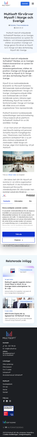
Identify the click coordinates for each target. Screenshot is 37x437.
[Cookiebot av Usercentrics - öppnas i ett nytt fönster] (26, 195)
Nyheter (13, 25)
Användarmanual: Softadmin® (12, 375)
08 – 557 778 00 (10, 346)
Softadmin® (6, 372)
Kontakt (25, 4)
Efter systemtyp (8, 364)
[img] (3, 401)
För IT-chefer (7, 370)
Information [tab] (18, 201)
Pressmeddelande (22, 25)
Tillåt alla (18, 234)
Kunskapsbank (7, 384)
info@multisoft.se (10, 349)
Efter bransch (7, 367)
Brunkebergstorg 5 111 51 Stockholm (9, 354)
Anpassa (17, 240)
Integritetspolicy (25, 434)
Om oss (5, 387)
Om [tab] (30, 201)
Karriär (5, 389)
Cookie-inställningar (10, 434)
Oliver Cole (12, 175)
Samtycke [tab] (6, 201)
